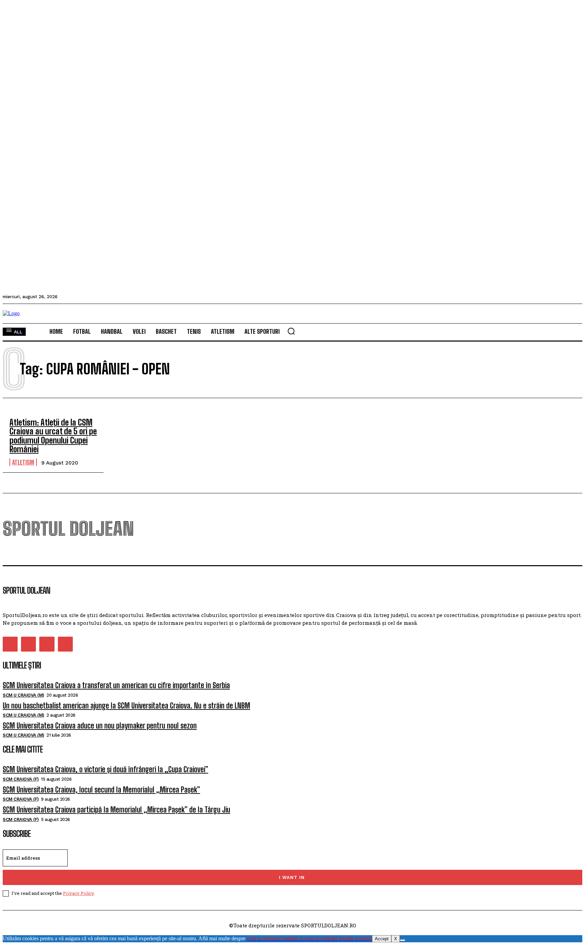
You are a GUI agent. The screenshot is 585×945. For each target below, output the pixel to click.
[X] (402, 940)
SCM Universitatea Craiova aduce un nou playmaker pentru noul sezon (100, 725)
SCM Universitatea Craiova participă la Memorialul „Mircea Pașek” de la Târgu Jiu (116, 809)
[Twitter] (46, 644)
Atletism (23, 462)
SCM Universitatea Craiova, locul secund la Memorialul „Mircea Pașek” (101, 789)
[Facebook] (10, 644)
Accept (382, 938)
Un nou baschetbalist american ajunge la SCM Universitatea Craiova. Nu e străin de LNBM (126, 705)
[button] (291, 331)
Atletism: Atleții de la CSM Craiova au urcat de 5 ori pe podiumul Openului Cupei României (53, 435)
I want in (292, 877)
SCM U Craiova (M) (23, 695)
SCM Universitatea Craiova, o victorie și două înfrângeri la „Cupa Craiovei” (105, 769)
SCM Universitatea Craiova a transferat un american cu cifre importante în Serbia (116, 685)
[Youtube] (65, 644)
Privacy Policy (78, 893)
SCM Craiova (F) (21, 779)
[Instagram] (28, 644)
